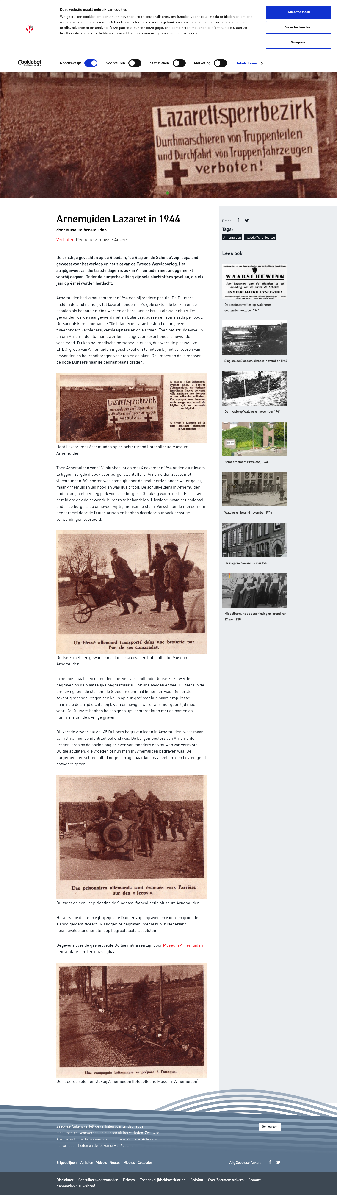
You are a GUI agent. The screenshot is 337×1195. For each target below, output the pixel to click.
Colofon (197, 1180)
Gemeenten (269, 1126)
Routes (115, 1163)
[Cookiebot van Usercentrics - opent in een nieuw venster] (30, 63)
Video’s (101, 1163)
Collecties (145, 1163)
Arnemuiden (232, 237)
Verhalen (86, 1163)
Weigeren (298, 42)
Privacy (129, 1180)
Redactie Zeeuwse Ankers (102, 239)
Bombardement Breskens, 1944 (246, 461)
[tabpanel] (168, 135)
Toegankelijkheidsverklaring (163, 1180)
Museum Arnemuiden (183, 945)
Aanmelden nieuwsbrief (75, 1186)
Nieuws (129, 1163)
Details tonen (246, 63)
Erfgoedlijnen (66, 1163)
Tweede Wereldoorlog (260, 237)
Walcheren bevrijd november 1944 (248, 512)
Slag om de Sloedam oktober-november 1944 (255, 360)
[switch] (134, 63)
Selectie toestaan (298, 27)
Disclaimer (65, 1180)
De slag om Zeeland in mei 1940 (246, 563)
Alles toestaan (298, 12)
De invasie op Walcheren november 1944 (252, 411)
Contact (255, 1180)
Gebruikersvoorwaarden (98, 1180)
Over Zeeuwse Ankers (226, 1180)
